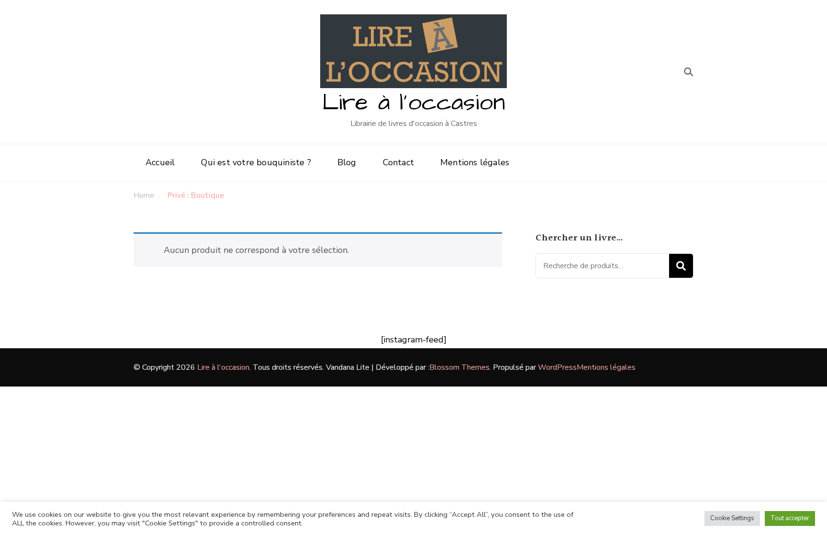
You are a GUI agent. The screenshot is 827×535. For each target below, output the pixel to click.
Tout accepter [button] (790, 518)
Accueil (160, 162)
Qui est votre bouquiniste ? (256, 162)
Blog (347, 162)
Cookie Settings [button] (732, 518)
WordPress (557, 367)
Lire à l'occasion (413, 102)
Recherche (681, 266)
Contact (398, 162)
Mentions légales (474, 162)
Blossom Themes (459, 367)
